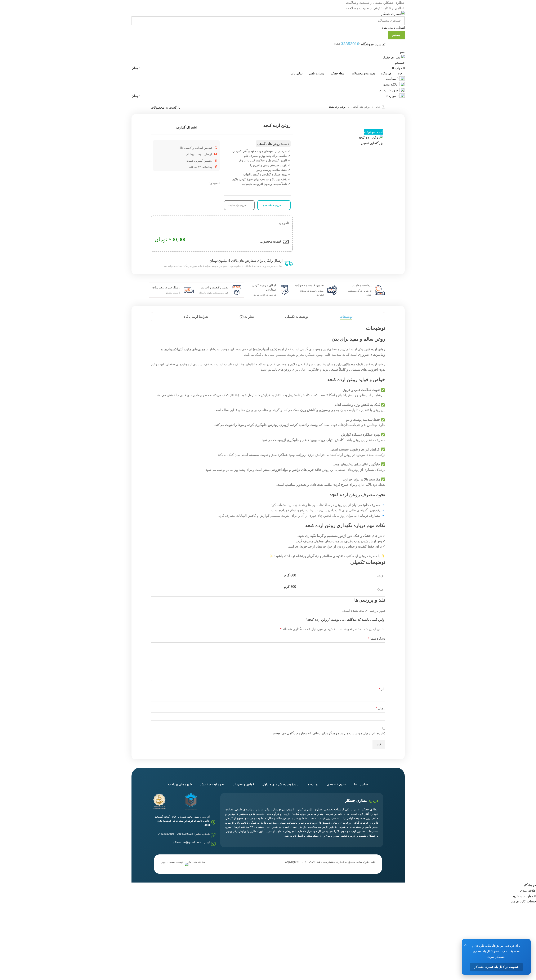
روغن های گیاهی (360, 106)
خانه (377, 106)
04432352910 (166, 833)
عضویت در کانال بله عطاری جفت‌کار (496, 966)
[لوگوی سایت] (393, 13)
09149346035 (185, 833)
